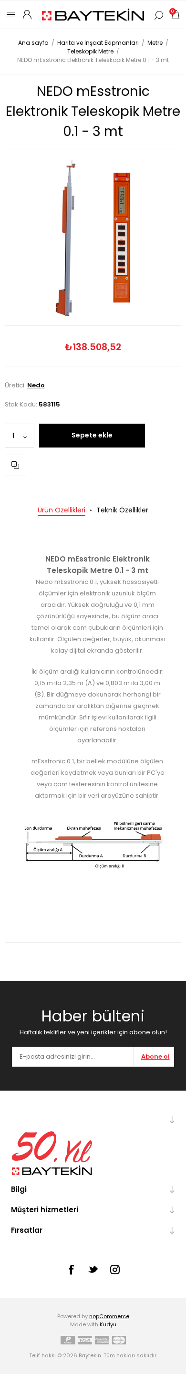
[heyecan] (93, 1269)
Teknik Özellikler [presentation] (122, 510)
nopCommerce (109, 1316)
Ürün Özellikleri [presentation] (61, 510)
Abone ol (155, 1056)
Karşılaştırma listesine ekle (15, 465)
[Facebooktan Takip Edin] (71, 1269)
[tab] (61, 510)
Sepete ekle (92, 435)
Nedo (36, 385)
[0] (175, 14)
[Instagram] (114, 1269)
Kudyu (108, 1324)
